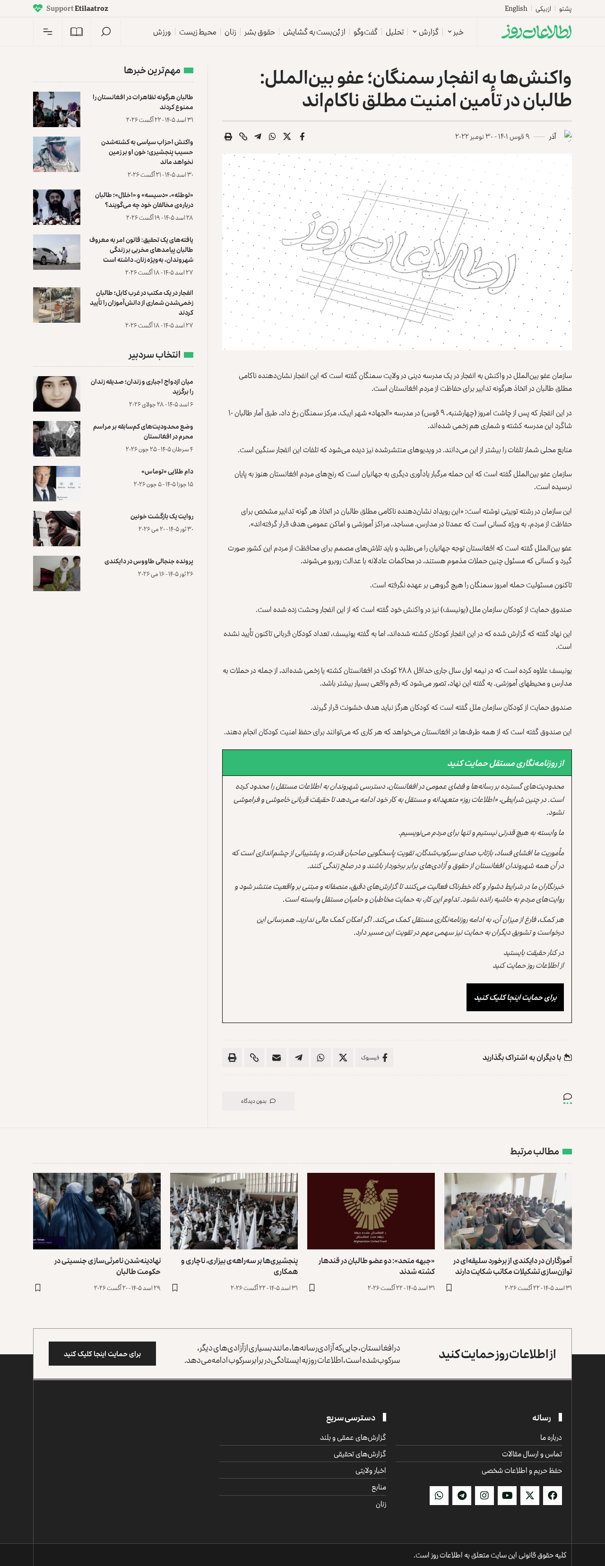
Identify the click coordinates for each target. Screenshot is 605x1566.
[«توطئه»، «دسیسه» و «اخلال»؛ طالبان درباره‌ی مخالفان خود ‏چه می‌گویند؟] (56, 207)
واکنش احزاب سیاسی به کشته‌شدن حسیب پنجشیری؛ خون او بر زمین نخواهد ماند (147, 151)
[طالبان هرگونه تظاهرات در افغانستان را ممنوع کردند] (56, 109)
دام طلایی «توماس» (167, 471)
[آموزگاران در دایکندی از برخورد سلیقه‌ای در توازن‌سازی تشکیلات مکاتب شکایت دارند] (508, 1211)
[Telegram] (461, 1495)
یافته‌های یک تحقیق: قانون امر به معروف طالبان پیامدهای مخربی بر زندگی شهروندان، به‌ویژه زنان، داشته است (141, 249)
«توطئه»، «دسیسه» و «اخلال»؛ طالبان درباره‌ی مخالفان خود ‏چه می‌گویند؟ (144, 199)
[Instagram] (484, 1495)
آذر (552, 136)
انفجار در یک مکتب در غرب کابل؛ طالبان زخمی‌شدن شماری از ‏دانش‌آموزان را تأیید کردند (141, 302)
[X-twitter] (529, 1495)
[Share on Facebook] (302, 136)
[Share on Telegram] (258, 136)
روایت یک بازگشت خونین (161, 515)
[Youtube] (507, 1495)
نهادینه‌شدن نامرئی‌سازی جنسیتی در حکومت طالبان (107, 1265)
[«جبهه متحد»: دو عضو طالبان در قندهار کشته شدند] (371, 1211)
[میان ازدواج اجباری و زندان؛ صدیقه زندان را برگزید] (56, 394)
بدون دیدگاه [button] (254, 1100)
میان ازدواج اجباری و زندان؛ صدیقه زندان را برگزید (142, 386)
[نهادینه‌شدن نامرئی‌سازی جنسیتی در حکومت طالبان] (97, 1211)
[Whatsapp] (439, 1495)
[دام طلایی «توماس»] (56, 483)
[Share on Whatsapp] (272, 136)
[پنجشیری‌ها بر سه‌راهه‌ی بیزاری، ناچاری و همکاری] (234, 1211)
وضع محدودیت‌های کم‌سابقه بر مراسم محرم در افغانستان (143, 431)
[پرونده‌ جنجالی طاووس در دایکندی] (56, 573)
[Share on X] (287, 136)
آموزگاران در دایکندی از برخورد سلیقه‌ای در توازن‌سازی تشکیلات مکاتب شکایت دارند (512, 1265)
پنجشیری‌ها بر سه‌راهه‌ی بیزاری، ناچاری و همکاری (239, 1265)
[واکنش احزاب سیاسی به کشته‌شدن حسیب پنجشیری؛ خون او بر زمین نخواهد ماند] (56, 154)
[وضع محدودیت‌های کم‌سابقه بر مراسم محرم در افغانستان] (56, 438)
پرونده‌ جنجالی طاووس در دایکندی (148, 560)
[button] (106, 32)
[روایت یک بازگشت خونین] (56, 528)
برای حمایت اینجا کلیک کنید (515, 997)
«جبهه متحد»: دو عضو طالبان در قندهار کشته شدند (377, 1265)
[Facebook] (552, 1495)
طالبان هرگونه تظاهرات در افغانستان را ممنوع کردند (143, 101)
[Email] (276, 1057)
